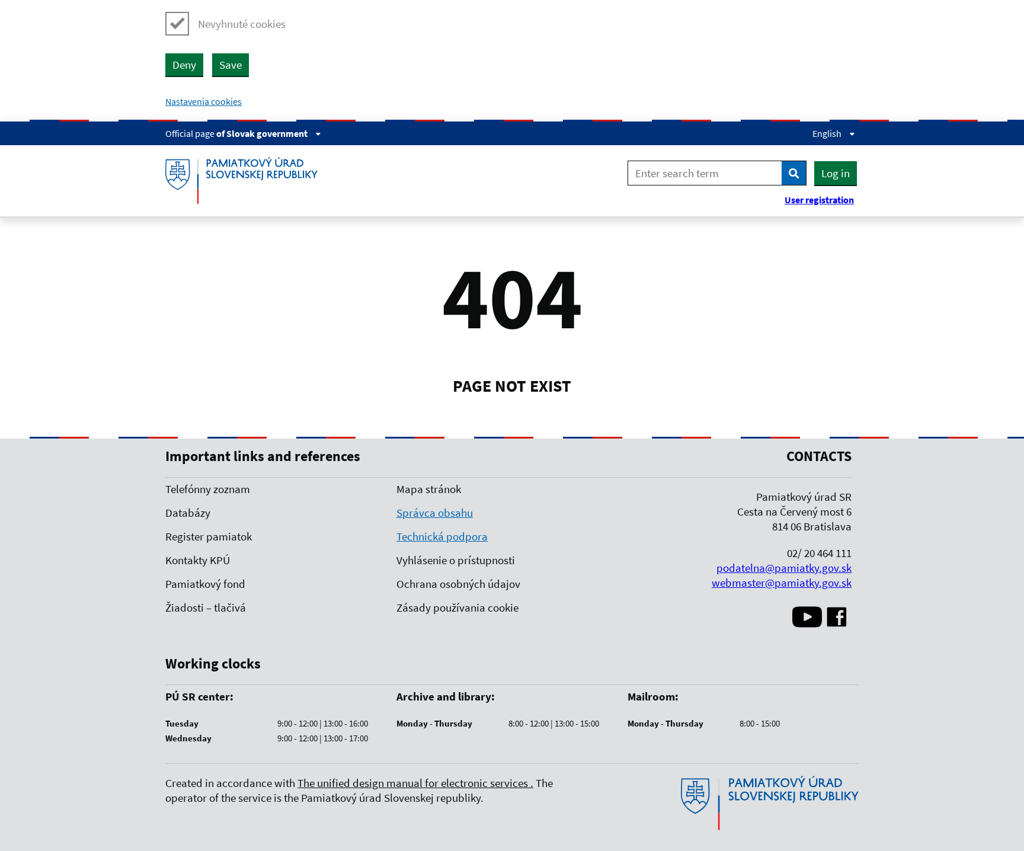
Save (230, 64)
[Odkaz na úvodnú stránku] (770, 827)
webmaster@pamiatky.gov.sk (782, 582)
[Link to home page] (246, 180)
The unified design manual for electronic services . (415, 783)
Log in (835, 173)
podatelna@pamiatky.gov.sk (784, 568)
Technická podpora (442, 536)
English (827, 133)
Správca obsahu (434, 513)
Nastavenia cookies (203, 101)
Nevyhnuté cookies (242, 24)
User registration (819, 200)
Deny (184, 64)
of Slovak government (262, 133)
